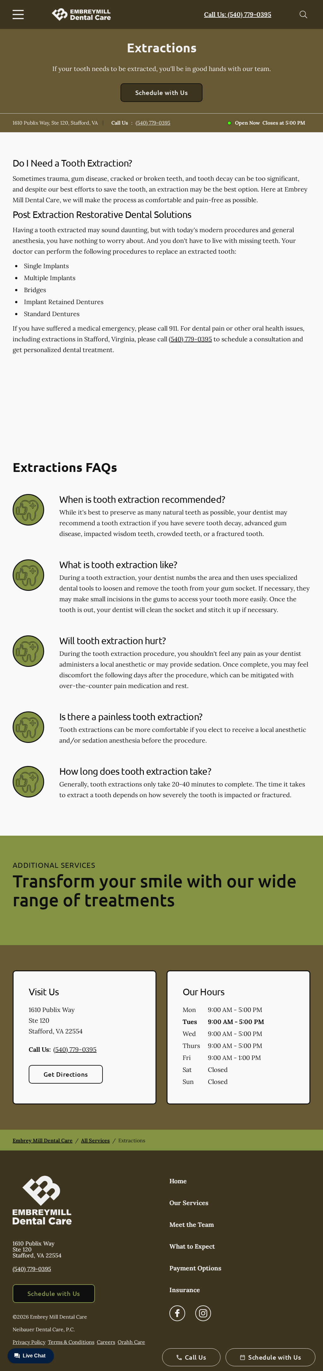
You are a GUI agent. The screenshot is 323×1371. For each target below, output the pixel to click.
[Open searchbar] (303, 14)
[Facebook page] (177, 1313)
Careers (106, 1342)
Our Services (188, 1203)
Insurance (184, 1290)
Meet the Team (191, 1224)
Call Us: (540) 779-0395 (237, 14)
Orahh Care (131, 1342)
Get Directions (66, 1074)
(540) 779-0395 (153, 123)
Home (178, 1181)
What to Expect (192, 1246)
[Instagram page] (203, 1313)
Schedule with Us (161, 92)
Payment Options (195, 1268)
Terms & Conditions (71, 1342)
